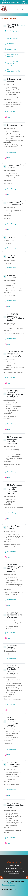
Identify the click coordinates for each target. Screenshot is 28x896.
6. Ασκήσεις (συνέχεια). (11, 256)
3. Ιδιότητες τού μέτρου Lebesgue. (15, 166)
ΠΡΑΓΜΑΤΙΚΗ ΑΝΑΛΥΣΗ (12, 26)
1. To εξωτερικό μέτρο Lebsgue (15, 80)
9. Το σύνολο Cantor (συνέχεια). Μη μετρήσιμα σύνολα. (15, 354)
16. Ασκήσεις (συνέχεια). (12, 647)
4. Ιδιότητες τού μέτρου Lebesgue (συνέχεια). (15, 203)
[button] (18, 2)
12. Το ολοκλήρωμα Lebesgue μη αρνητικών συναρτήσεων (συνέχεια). (14, 489)
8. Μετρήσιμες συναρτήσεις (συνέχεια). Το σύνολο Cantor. (15, 317)
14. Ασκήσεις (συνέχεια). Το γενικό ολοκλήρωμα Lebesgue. (15, 568)
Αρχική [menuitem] (17, 9)
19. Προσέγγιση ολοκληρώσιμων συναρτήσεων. (13, 764)
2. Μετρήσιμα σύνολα (15, 125)
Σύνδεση (10, 883)
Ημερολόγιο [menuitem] (23, 9)
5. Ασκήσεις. (11, 237)
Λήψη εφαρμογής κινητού (8, 885)
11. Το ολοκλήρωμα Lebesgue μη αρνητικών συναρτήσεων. (14, 440)
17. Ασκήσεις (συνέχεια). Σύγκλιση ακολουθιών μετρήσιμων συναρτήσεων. (15, 670)
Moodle (16, 889)
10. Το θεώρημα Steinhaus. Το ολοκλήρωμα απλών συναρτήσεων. (15, 394)
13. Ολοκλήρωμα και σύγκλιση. (15, 527)
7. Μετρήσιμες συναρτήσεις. (12, 276)
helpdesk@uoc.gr (4, 3)
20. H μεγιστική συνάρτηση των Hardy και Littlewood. (15, 805)
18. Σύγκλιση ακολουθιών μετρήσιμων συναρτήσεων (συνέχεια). (12, 722)
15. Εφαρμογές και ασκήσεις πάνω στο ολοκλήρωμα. (14, 615)
